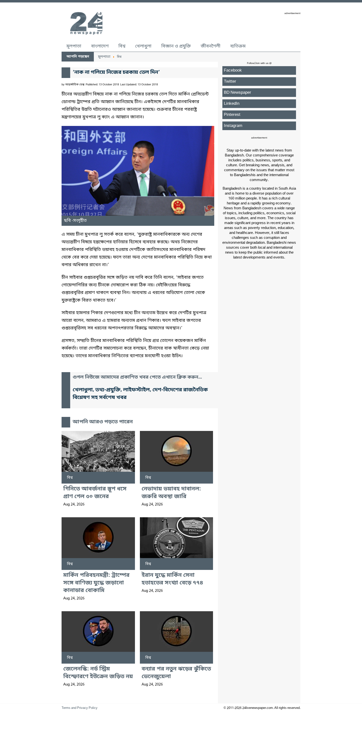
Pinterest (232, 115)
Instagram (233, 126)
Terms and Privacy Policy (80, 708)
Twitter (230, 81)
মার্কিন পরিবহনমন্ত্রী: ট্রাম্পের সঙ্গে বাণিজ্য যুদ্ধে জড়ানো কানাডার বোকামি (96, 583)
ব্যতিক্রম (238, 46)
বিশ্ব (121, 46)
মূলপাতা (73, 46)
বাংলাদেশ (100, 46)
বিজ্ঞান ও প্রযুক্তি (176, 46)
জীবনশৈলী (210, 46)
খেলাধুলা (143, 46)
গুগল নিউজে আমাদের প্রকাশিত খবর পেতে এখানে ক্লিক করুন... (137, 377)
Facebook (233, 70)
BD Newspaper (237, 92)
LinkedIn (231, 104)
